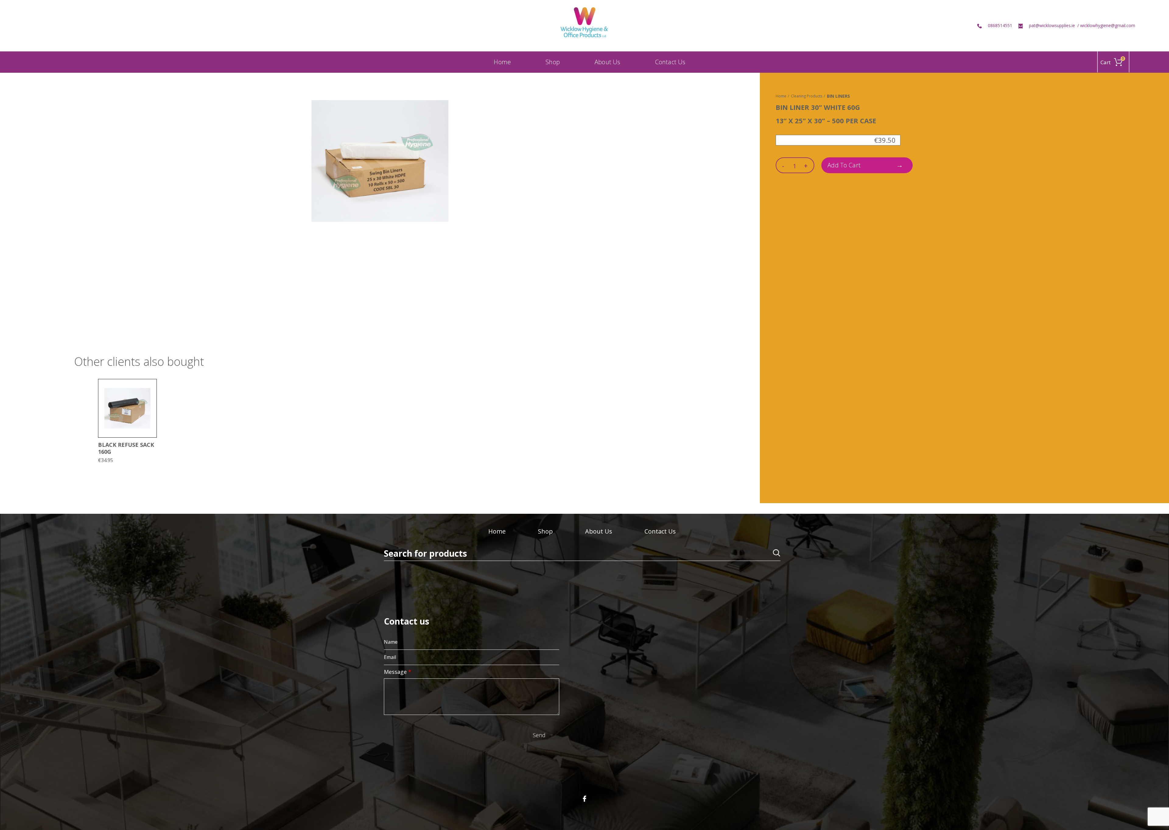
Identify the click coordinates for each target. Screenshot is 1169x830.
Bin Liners (838, 96)
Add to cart (844, 165)
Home (781, 96)
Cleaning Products (806, 96)
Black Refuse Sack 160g (126, 448)
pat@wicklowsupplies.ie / (1054, 25)
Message (397, 671)
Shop (545, 531)
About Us (598, 531)
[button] (152, 389)
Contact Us (660, 531)
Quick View (152, 403)
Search (772, 554)
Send (539, 735)
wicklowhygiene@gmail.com (1107, 25)
